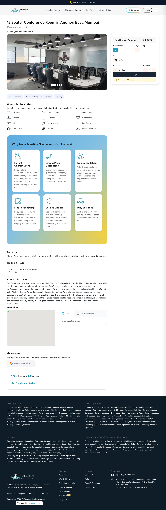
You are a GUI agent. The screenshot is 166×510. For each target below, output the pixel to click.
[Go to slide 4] (61, 85)
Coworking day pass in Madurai (45, 456)
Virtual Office (105, 10)
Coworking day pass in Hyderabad (36, 447)
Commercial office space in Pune (98, 450)
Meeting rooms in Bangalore (18, 407)
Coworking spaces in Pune (132, 413)
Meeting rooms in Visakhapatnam (41, 422)
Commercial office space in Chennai (130, 441)
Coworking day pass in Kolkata (19, 456)
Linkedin (31, 493)
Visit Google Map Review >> (25, 383)
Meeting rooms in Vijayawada (18, 425)
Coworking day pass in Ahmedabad (50, 450)
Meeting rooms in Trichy (16, 422)
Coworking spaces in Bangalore (97, 407)
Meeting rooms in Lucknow (66, 422)
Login (147, 10)
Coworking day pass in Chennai (47, 441)
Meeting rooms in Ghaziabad (56, 413)
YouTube (44, 493)
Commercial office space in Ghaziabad (128, 450)
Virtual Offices (64, 491)
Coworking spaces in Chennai (122, 407)
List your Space (65, 499)
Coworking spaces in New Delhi (105, 410)
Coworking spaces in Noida (130, 410)
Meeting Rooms (53, 10)
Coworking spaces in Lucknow (127, 425)
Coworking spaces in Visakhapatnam (99, 425)
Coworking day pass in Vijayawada (39, 461)
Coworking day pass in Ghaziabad (20, 450)
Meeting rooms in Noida (40, 410)
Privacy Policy (90, 487)
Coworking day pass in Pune (63, 447)
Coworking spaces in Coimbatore (138, 416)
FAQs (87, 479)
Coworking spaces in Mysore (121, 422)
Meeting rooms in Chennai (41, 407)
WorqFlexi (64, 495)
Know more (31, 503)
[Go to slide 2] (57, 85)
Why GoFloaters (65, 479)
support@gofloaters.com (125, 475)
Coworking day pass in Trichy (26, 458)
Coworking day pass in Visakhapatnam (55, 458)
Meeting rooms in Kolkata (23, 419)
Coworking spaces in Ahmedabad (110, 416)
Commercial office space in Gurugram (106, 447)
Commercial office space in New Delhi (120, 444)
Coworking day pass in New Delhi (28, 444)
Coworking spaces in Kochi (118, 419)
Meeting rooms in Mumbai (63, 407)
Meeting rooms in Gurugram (62, 410)
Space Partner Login (67, 483)
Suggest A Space (65, 487)
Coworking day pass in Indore (36, 453)
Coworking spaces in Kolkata (142, 419)
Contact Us (89, 475)
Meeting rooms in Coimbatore (32, 416)
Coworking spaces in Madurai (96, 422)
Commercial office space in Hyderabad (138, 447)
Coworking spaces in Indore (96, 419)
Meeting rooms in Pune (34, 413)
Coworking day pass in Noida (54, 444)
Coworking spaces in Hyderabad (107, 413)
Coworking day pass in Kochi (60, 453)
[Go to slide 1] (53, 85)
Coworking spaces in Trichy (145, 422)
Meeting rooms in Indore (54, 416)
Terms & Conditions (92, 483)
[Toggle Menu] (155, 10)
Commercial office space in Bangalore (100, 441)
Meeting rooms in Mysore (67, 419)
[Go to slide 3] (59, 85)
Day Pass (90, 10)
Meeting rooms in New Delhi (18, 410)
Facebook (11, 493)
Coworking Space (73, 10)
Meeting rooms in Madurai (45, 419)
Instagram (21, 493)
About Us (62, 475)
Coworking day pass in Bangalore (20, 441)
